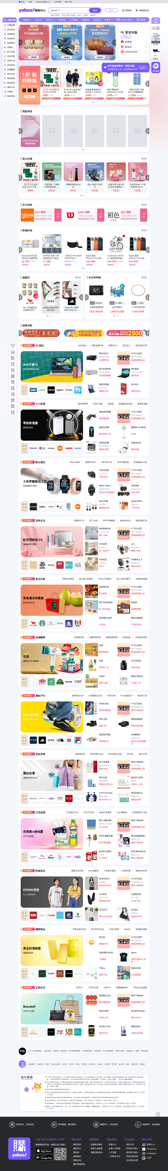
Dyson (100, 1064)
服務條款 (77, 1156)
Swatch (127, 929)
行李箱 (84, 1064)
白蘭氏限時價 (95, 637)
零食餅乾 (97, 1051)
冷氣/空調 (47, 1051)
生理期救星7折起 (139, 812)
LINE (149, 1157)
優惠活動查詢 (97, 1152)
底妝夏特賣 (80, 753)
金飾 (127, 1064)
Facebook (151, 1148)
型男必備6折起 (79, 929)
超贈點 (143, 19)
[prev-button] (21, 333)
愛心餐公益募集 (86, 578)
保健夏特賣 (79, 637)
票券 (78, 1064)
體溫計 (142, 1064)
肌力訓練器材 (108, 1051)
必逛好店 (97, 19)
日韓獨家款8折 (95, 695)
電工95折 (93, 520)
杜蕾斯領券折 (141, 637)
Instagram (151, 1153)
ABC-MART (55, 15)
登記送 (38, 19)
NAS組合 (82, 345)
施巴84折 (143, 753)
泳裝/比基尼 (119, 1051)
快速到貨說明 (132, 1156)
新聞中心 (151, 1144)
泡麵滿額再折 (122, 987)
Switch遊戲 (55, 1064)
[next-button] (147, 333)
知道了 (143, 67)
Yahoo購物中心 (32, 10)
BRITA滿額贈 (109, 520)
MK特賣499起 (97, 929)
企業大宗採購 (114, 1148)
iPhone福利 (75, 462)
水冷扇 (64, 1064)
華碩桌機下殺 (98, 345)
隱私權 (76, 1152)
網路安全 (77, 1148)
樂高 (47, 1064)
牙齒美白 (63, 1051)
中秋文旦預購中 (105, 578)
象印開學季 (83, 403)
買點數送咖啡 (141, 929)
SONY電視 (98, 403)
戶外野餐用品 (87, 1051)
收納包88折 (125, 520)
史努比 (85, 15)
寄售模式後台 (132, 1148)
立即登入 (125, 36)
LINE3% (79, 987)
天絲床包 (40, 1064)
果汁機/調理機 (74, 1051)
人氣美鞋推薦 (110, 870)
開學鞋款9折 (78, 695)
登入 (111, 10)
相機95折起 (90, 462)
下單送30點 (93, 987)
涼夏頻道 (85, 19)
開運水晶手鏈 (77, 870)
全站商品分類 (132, 1160)
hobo (79, 15)
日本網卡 (92, 1064)
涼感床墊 (31, 1064)
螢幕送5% (113, 345)
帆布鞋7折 (142, 695)
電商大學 (130, 1144)
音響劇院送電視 (125, 403)
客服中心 (112, 1144)
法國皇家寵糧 (141, 578)
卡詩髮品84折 (72, 812)
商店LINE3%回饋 (68, 15)
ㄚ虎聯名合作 (114, 1156)
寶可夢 (114, 1064)
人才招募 (112, 1152)
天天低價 (73, 19)
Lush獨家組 (121, 812)
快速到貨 (62, 19)
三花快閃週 (125, 870)
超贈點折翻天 (97, 1144)
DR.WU (130, 753)
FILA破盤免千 (127, 695)
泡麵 (137, 1051)
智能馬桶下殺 (141, 520)
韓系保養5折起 (96, 753)
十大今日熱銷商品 (35, 1051)
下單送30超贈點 (140, 987)
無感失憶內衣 (141, 870)
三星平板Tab (106, 462)
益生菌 (121, 1064)
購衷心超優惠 (97, 1148)
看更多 (155, 58)
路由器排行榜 (141, 345)
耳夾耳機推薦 (123, 462)
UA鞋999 (111, 695)
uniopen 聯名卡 (127, 19)
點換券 (27, 19)
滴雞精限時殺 (112, 637)
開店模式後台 (132, 1152)
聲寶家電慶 (142, 403)
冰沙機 (107, 1064)
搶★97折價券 (105, 812)
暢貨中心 (50, 19)
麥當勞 (92, 15)
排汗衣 (71, 1064)
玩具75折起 (89, 812)
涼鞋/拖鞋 (144, 1051)
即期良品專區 (68, 578)
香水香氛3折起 (115, 753)
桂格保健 (126, 637)
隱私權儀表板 (79, 1164)
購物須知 (77, 1160)
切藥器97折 (79, 520)
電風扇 (111, 403)
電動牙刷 (134, 1064)
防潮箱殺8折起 (140, 462)
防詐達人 (126, 345)
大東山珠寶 (114, 929)
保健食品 (129, 1051)
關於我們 (77, 1144)
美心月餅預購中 (123, 578)
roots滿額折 (93, 870)
